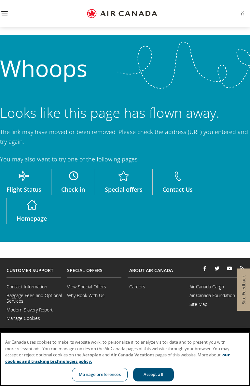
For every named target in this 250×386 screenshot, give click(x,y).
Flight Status (24, 189)
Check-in (73, 189)
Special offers (124, 189)
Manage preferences (99, 374)
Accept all (153, 374)
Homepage (32, 218)
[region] (125, 359)
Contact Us (177, 189)
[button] (4, 13)
